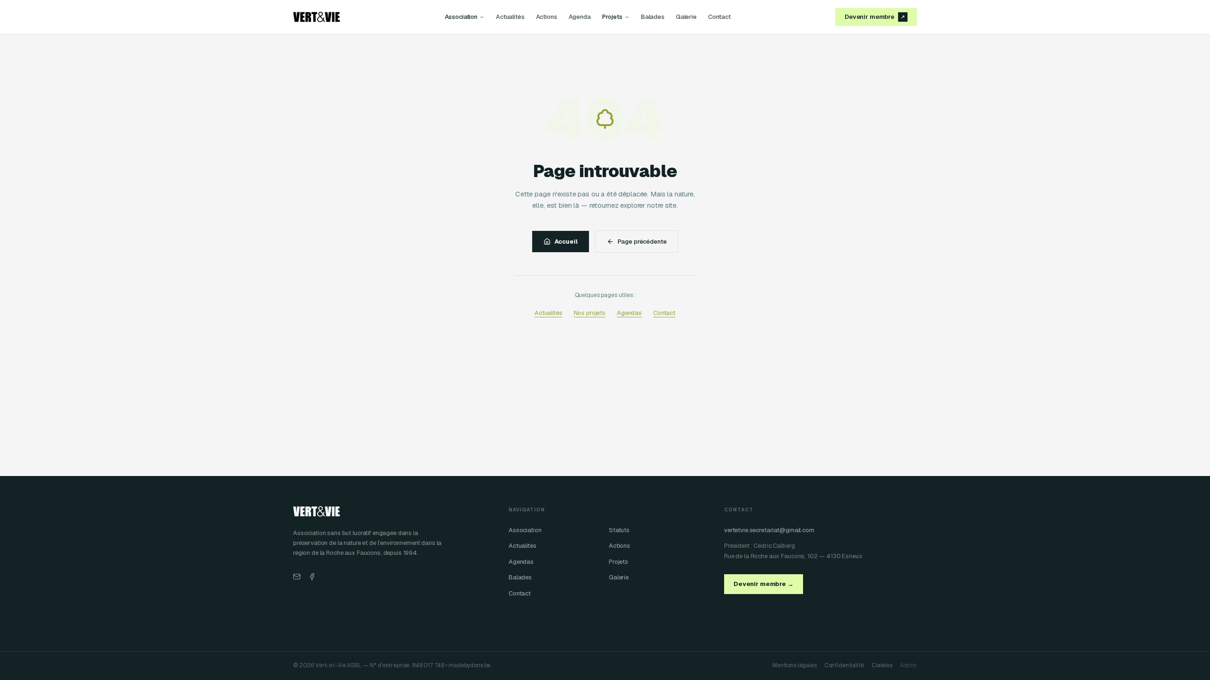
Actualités (510, 17)
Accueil (566, 242)
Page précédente (642, 242)
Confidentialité (844, 665)
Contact (719, 17)
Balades (653, 17)
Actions (546, 17)
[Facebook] (312, 576)
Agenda (580, 17)
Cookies (882, 665)
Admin (908, 665)
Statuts (619, 530)
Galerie (686, 17)
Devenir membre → (764, 584)
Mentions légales (794, 665)
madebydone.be (470, 665)
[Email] (297, 576)
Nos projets (589, 313)
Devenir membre (875, 17)
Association (461, 17)
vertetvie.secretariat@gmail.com (769, 530)
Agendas (629, 313)
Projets (612, 17)
